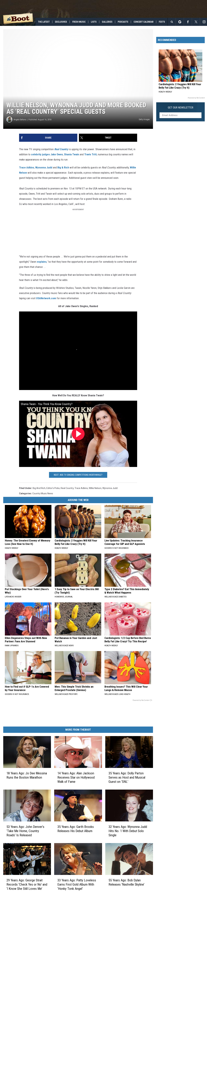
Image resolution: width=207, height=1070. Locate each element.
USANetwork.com (46, 298)
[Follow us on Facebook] (188, 22)
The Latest (44, 22)
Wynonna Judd (43, 167)
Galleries (107, 22)
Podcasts (123, 22)
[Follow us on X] (196, 22)
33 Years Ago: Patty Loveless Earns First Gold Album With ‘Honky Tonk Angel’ (76, 884)
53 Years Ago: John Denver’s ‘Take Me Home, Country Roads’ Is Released (25, 831)
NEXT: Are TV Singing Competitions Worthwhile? (78, 475)
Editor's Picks (53, 488)
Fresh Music (79, 22)
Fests (162, 22)
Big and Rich (39, 488)
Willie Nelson (95, 488)
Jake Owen (56, 154)
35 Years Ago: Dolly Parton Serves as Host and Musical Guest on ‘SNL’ (127, 777)
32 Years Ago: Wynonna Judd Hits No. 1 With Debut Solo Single (128, 831)
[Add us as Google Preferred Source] (180, 22)
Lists (94, 22)
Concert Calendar (143, 22)
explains (42, 261)
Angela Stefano (20, 119)
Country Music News (42, 493)
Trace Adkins (26, 167)
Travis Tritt (90, 154)
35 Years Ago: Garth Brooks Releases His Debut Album (75, 829)
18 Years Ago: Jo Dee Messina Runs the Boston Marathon (26, 775)
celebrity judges (40, 154)
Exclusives (61, 22)
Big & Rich (63, 167)
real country (67, 488)
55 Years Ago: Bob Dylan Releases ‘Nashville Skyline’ (126, 882)
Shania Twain (71, 154)
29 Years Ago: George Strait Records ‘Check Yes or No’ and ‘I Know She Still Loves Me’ (26, 884)
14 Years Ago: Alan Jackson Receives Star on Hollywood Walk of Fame (76, 777)
